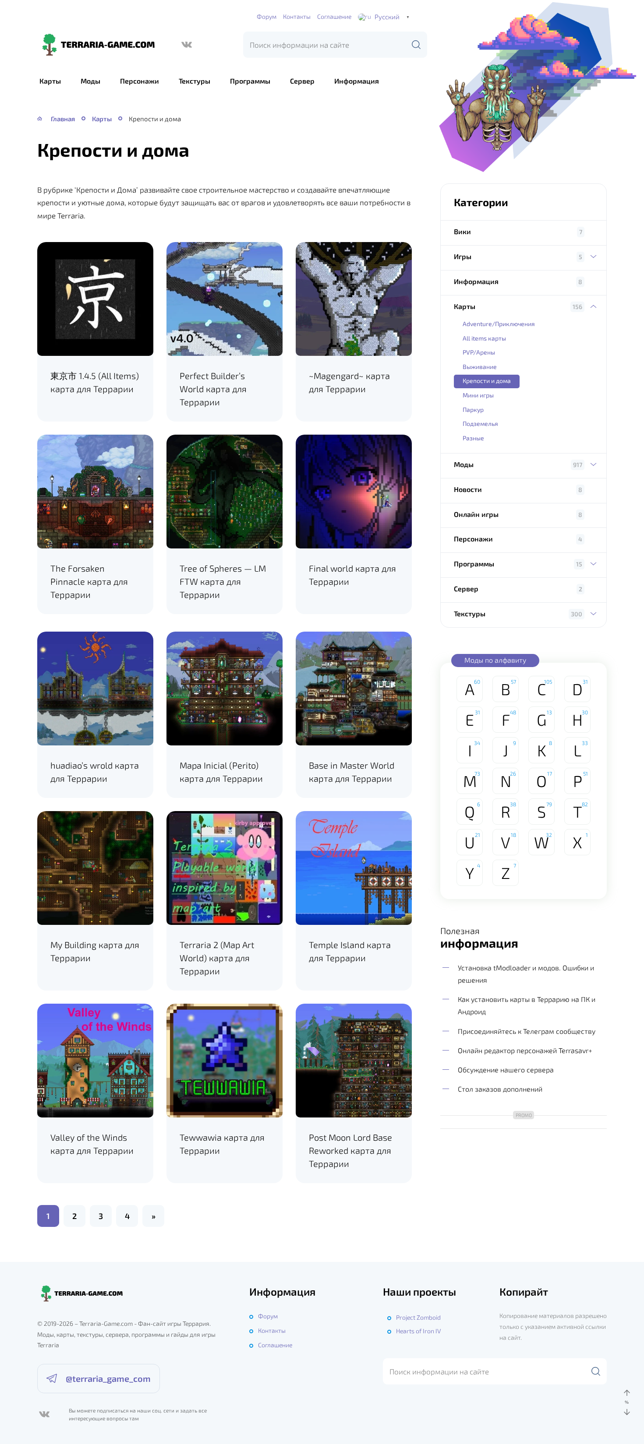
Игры (462, 256)
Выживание (480, 366)
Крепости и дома (487, 380)
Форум (266, 16)
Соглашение (334, 16)
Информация (356, 81)
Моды (90, 81)
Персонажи (139, 81)
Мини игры (478, 395)
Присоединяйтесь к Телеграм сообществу (526, 1031)
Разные (473, 438)
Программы (250, 81)
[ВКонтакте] (187, 45)
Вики (462, 231)
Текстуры (194, 81)
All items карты (484, 338)
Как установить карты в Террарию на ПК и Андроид (526, 1005)
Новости (468, 489)
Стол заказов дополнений (500, 1089)
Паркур (473, 409)
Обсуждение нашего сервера (506, 1069)
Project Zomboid (418, 1317)
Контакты (297, 16)
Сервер (302, 81)
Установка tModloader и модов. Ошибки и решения (526, 973)
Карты (50, 81)
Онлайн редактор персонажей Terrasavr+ (525, 1050)
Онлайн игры (476, 514)
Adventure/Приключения (499, 323)
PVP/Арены (479, 352)
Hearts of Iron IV (418, 1331)
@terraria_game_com (108, 1378)
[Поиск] (416, 45)
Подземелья (480, 423)
